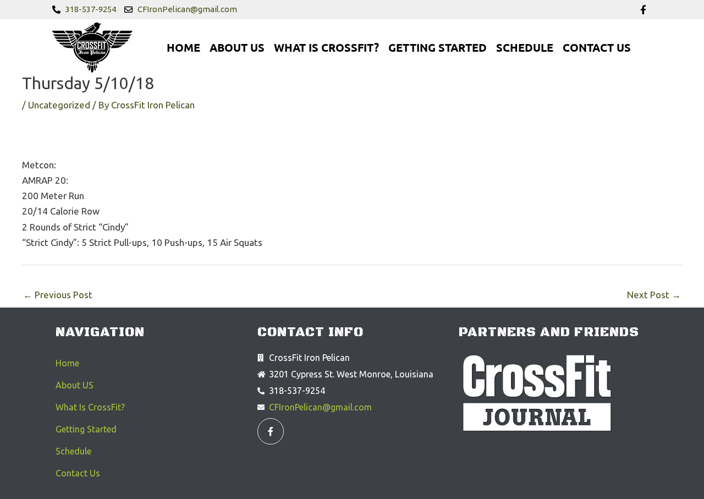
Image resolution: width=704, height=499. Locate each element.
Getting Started (437, 47)
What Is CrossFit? (326, 47)
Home (183, 47)
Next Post (654, 294)
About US (237, 47)
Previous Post (57, 294)
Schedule (524, 47)
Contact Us (597, 47)
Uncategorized (59, 105)
